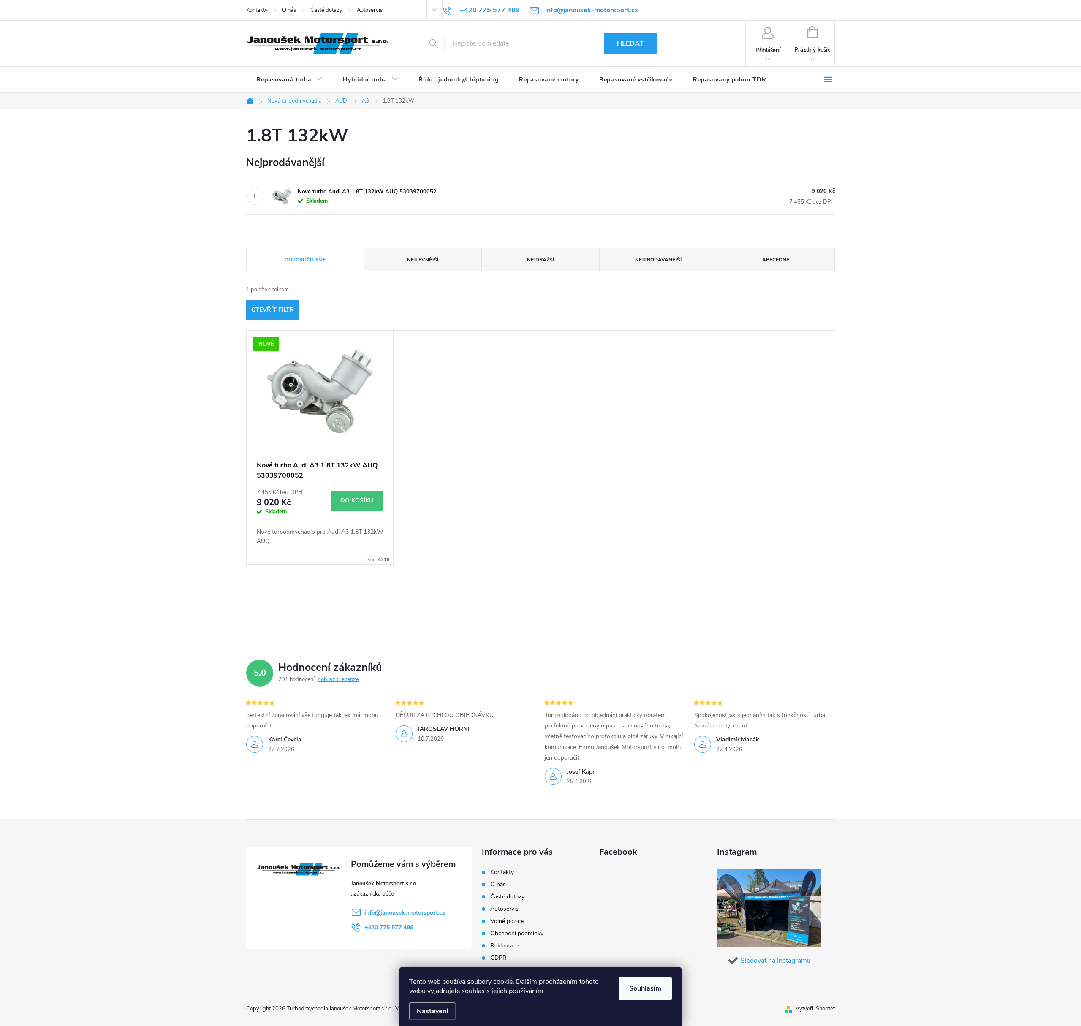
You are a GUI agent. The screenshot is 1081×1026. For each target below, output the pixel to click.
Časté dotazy (326, 10)
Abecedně (775, 259)
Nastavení (432, 1011)
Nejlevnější (422, 259)
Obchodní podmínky (516, 933)
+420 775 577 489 (388, 927)
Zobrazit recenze (338, 679)
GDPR (498, 958)
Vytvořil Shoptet (815, 1008)
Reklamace (504, 946)
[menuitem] (289, 80)
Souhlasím (645, 988)
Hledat (630, 43)
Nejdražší (540, 259)
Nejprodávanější (658, 259)
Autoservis (370, 10)
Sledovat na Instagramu (776, 960)
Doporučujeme (305, 259)
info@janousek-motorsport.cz (404, 913)
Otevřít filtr (272, 310)
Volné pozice (507, 921)
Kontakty (257, 10)
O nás (289, 10)
